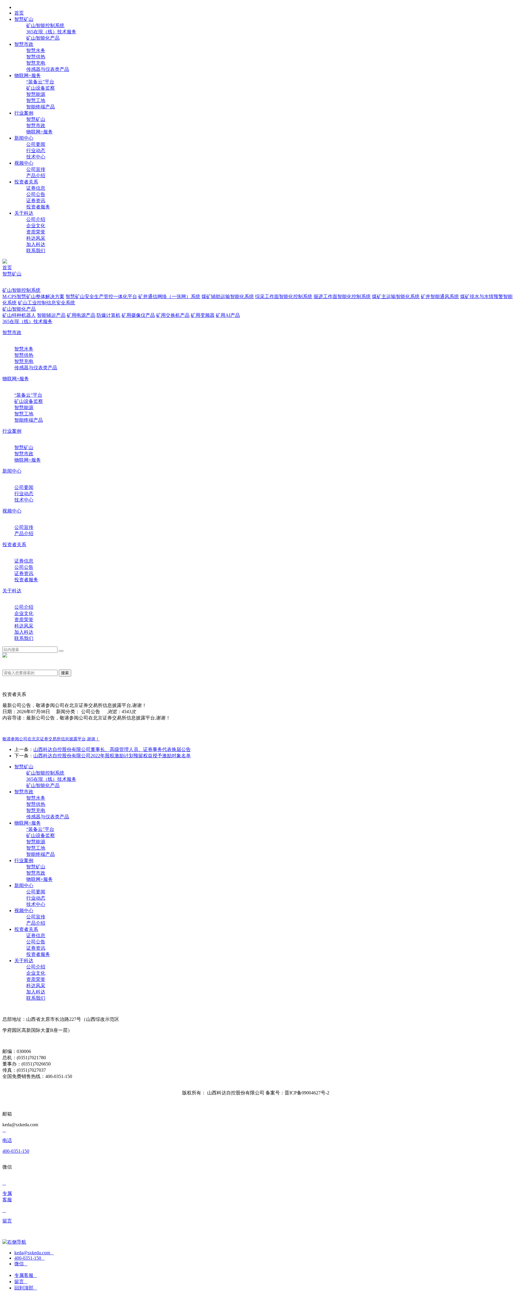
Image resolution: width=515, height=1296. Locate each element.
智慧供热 (35, 56)
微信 (20, 1263)
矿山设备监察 (40, 88)
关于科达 (11, 590)
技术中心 (35, 156)
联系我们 (35, 250)
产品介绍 (35, 175)
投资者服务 (38, 206)
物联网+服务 (39, 131)
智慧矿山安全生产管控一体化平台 (101, 296)
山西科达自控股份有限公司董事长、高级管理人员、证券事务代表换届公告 (112, 749)
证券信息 (35, 188)
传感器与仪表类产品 (47, 69)
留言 (20, 1281)
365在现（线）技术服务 (51, 31)
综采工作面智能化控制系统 (283, 296)
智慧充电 (35, 63)
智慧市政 (35, 125)
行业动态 (35, 150)
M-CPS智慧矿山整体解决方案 (33, 296)
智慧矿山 (35, 119)
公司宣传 (35, 169)
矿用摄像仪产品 (138, 315)
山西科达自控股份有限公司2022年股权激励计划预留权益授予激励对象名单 (112, 755)
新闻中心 (11, 470)
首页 (7, 267)
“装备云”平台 (40, 81)
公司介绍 (35, 219)
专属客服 (25, 1275)
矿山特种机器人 (19, 315)
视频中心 (11, 510)
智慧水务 (35, 50)
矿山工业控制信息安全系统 (46, 302)
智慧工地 (35, 100)
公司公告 (35, 194)
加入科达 (35, 244)
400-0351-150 (29, 1258)
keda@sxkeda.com (34, 1252)
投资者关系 (14, 544)
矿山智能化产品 (43, 37)
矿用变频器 (203, 315)
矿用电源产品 (81, 315)
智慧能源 (35, 94)
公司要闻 (35, 144)
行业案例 (11, 431)
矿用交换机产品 (173, 315)
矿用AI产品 (228, 315)
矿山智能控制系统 (45, 25)
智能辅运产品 (51, 315)
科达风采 (35, 238)
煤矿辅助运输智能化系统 (227, 296)
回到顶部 (25, 1287)
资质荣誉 (35, 231)
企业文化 (35, 225)
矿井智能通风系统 (440, 296)
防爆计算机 (108, 315)
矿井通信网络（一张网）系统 (169, 296)
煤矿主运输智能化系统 (396, 296)
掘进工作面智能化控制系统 (342, 296)
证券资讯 (35, 200)
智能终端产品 (40, 106)
